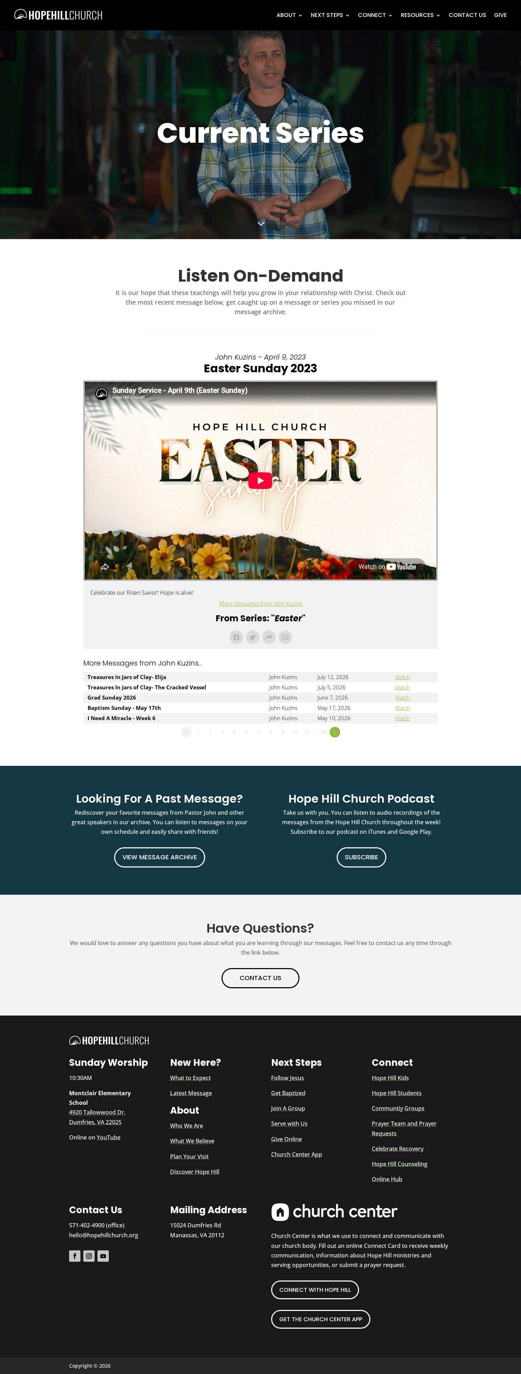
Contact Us (467, 15)
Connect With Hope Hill (315, 1290)
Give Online (286, 1139)
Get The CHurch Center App (320, 1319)
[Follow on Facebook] (74, 1256)
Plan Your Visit (189, 1156)
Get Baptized (288, 1093)
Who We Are (186, 1126)
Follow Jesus (287, 1078)
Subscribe (361, 857)
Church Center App (296, 1154)
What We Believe (192, 1141)
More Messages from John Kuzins (260, 603)
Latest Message (191, 1093)
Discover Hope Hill (194, 1172)
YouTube (109, 1137)
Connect (372, 15)
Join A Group (288, 1108)
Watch (402, 676)
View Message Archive (159, 857)
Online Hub (387, 1179)
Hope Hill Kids (390, 1078)
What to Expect (190, 1078)
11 (307, 732)
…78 (321, 732)
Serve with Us (289, 1123)
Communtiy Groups (398, 1108)
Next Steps (327, 15)
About (286, 15)
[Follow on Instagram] (89, 1256)
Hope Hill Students (397, 1093)
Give (500, 15)
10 (295, 732)
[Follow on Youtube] (103, 1256)
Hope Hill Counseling (399, 1164)
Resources (417, 15)
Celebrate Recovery (398, 1149)
